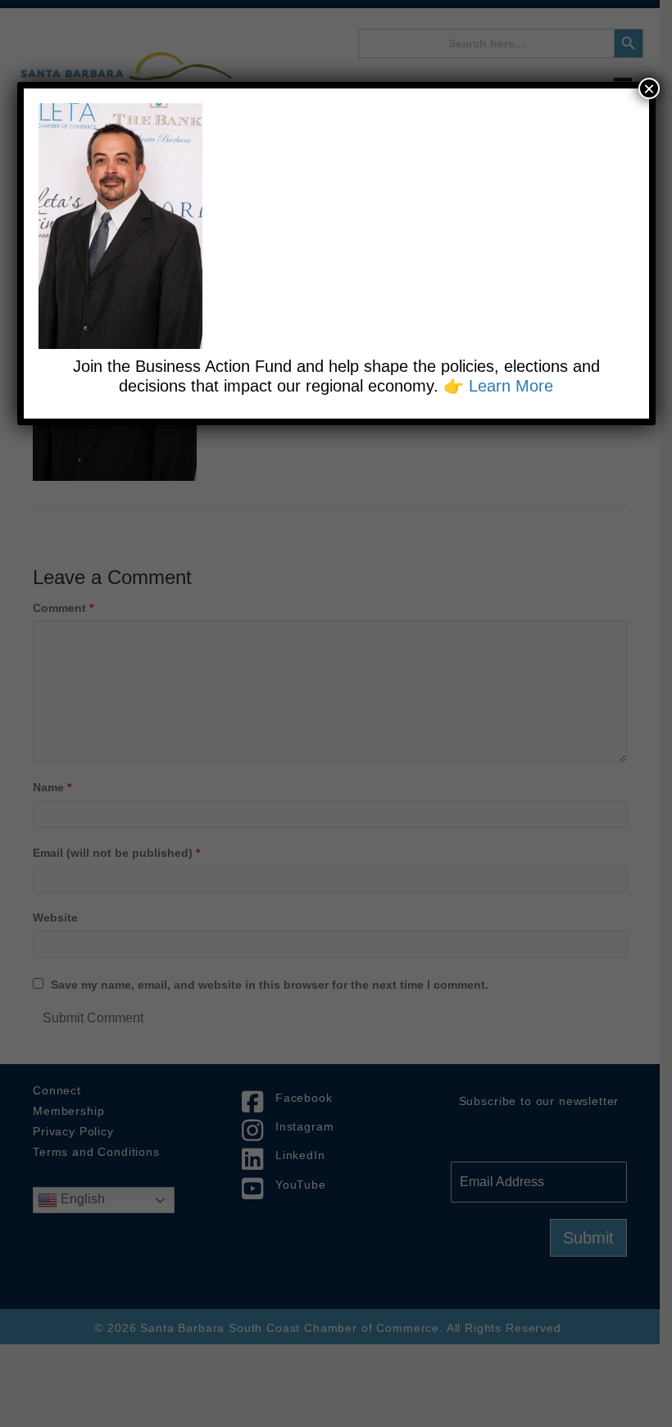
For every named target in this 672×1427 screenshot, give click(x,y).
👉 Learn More (498, 386)
